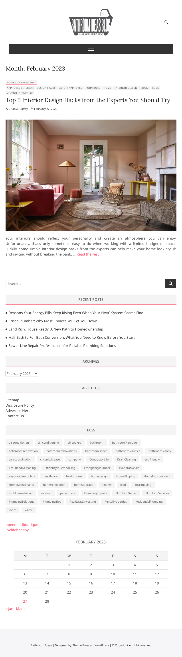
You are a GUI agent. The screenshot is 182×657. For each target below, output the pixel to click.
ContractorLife (99, 459)
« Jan (9, 608)
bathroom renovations (61, 451)
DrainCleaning (126, 459)
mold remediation (21, 493)
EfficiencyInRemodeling (59, 468)
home (107, 87)
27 (25, 601)
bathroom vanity (160, 451)
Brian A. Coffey (18, 109)
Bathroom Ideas (41, 645)
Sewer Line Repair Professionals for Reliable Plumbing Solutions (62, 345)
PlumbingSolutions (21, 502)
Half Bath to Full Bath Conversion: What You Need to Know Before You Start (72, 337)
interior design (126, 87)
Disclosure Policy (20, 405)
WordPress (102, 645)
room (144, 87)
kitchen (107, 485)
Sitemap (12, 399)
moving (46, 493)
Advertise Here (18, 410)
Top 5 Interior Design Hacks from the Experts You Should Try (88, 100)
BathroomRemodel (124, 443)
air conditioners (19, 443)
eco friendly (152, 459)
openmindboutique (22, 524)
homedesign (99, 476)
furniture (93, 87)
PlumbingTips (52, 502)
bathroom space (96, 451)
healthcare (50, 476)
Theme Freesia (82, 645)
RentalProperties (116, 502)
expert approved (71, 87)
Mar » (21, 608)
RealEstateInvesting (83, 502)
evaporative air (129, 468)
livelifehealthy (17, 529)
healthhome (74, 476)
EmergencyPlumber (97, 468)
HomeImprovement (157, 476)
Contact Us (15, 415)
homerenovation (54, 485)
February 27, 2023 (45, 109)
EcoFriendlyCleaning (22, 468)
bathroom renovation (23, 451)
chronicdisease (50, 459)
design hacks (46, 87)
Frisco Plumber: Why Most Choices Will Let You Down (53, 321)
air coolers (74, 443)
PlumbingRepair (126, 493)
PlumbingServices (157, 493)
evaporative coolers (22, 476)
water (28, 510)
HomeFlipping (125, 476)
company (74, 459)
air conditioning (48, 443)
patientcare (67, 493)
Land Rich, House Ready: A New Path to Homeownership (56, 329)
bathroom (96, 443)
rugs (155, 87)
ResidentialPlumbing (149, 502)
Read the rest (88, 254)
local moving (143, 485)
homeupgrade (83, 485)
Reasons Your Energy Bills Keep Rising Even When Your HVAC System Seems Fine (76, 312)
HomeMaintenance (21, 485)
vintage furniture (20, 93)
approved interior (20, 87)
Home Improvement (20, 82)
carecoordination (20, 459)
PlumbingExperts (95, 493)
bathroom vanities (128, 451)
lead (123, 485)
